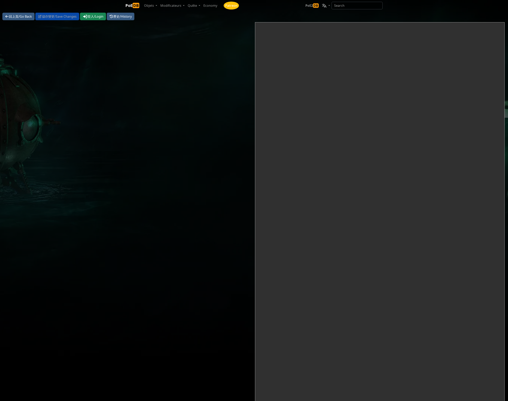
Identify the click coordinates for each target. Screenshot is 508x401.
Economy (210, 5)
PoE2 (311, 5)
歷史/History (122, 16)
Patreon (231, 5)
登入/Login (95, 16)
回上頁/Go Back (20, 16)
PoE (132, 5)
